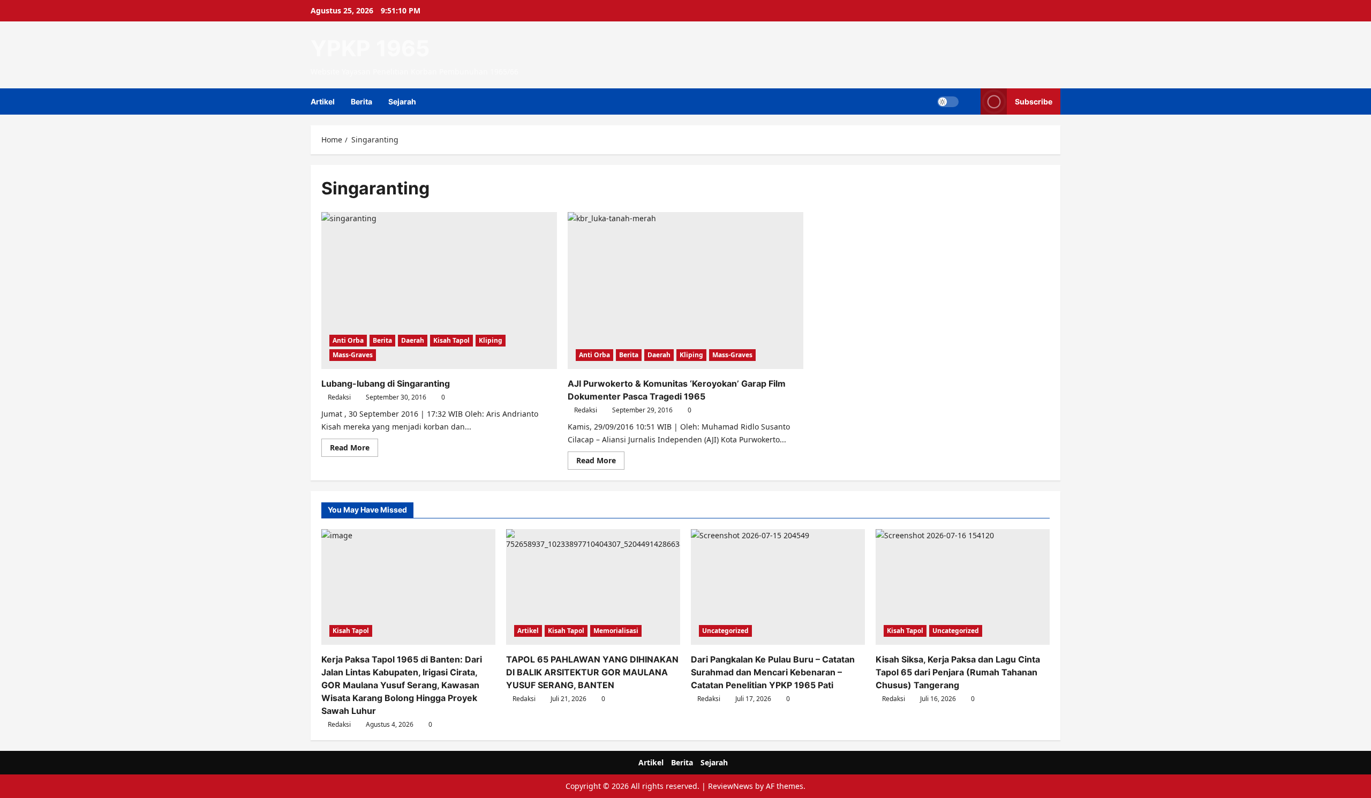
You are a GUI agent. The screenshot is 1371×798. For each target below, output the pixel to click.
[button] (970, 101)
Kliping (490, 340)
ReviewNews (730, 786)
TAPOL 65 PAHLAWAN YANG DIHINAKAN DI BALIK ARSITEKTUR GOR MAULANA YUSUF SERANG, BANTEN (592, 672)
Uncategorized (725, 630)
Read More (354, 449)
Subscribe (1033, 101)
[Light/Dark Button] (948, 101)
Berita (361, 101)
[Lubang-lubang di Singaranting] (439, 290)
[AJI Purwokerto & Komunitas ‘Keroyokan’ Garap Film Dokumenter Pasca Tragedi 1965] (685, 290)
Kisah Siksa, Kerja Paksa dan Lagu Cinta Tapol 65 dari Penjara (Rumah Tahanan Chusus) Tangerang (958, 672)
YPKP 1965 (370, 48)
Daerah (412, 340)
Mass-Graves (353, 354)
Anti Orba (348, 340)
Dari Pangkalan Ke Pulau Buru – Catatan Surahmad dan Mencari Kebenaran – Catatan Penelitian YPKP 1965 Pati (773, 672)
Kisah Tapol (451, 340)
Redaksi (339, 397)
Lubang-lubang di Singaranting (385, 383)
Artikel (323, 101)
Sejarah (402, 101)
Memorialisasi (615, 630)
